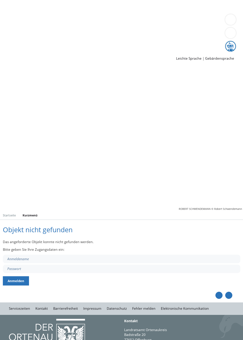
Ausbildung (70, 43)
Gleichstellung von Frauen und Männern (42, 25)
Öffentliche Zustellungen (61, 52)
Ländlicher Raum (142, 20)
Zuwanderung (117, 20)
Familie (85, 6)
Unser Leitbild (151, 43)
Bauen (15, 6)
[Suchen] (230, 33)
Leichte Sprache (189, 58)
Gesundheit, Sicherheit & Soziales (65, 20)
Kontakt (41, 308)
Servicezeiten (19, 308)
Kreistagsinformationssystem (33, 34)
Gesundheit (191, 6)
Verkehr (71, 6)
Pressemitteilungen (25, 52)
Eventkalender (48, 43)
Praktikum (102, 43)
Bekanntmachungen (211, 20)
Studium (86, 43)
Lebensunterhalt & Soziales (43, 6)
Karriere (6, 39)
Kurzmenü (30, 215)
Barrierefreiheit (65, 308)
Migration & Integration (110, 6)
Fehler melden (143, 308)
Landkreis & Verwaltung (19, 16)
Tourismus (186, 20)
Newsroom (8, 48)
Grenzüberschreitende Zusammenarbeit (107, 25)
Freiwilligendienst (125, 43)
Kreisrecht (65, 34)
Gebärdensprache (219, 58)
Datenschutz (117, 308)
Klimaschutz (167, 20)
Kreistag (6, 30)
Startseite (9, 215)
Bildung (99, 20)
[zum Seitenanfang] (228, 295)
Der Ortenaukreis (24, 20)
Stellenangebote (23, 43)
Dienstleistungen (13, 2)
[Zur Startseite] (31, 95)
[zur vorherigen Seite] (219, 295)
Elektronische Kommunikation (185, 308)
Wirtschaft (173, 6)
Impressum (92, 308)
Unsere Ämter (11, 11)
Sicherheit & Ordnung (147, 6)
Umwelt (208, 6)
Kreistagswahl (85, 34)
